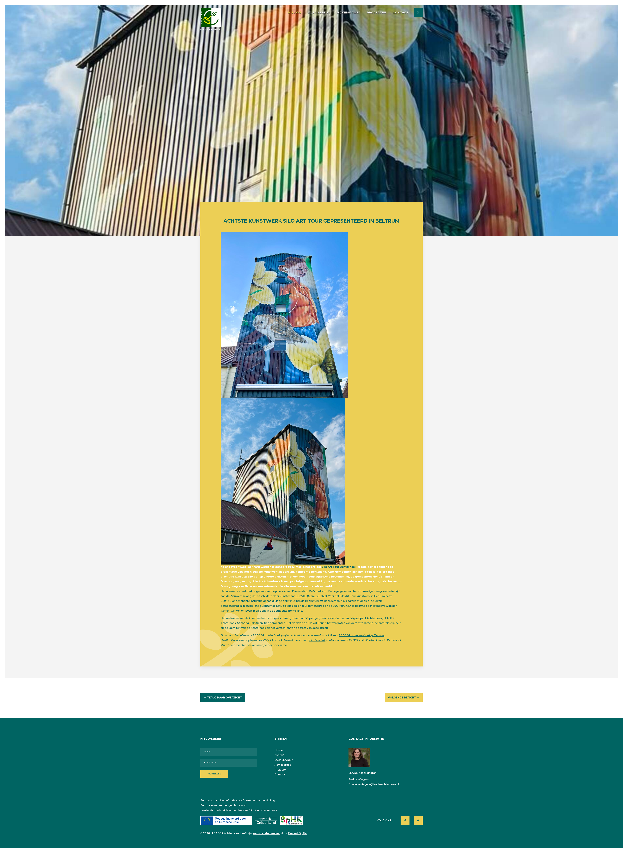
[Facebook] (405, 820)
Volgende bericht (402, 697)
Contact (401, 12)
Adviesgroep (348, 12)
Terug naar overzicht (224, 697)
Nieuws (294, 12)
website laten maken (266, 833)
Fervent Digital (297, 833)
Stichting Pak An (248, 623)
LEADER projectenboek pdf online (361, 635)
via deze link (317, 640)
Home (279, 750)
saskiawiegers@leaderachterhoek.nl (375, 784)
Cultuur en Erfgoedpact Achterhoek (358, 618)
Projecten (376, 12)
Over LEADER (319, 12)
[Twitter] (418, 820)
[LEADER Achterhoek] (211, 19)
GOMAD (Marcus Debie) (311, 596)
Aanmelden (214, 774)
